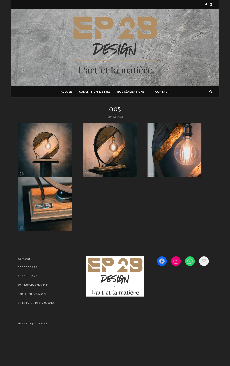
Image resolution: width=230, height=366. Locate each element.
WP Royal (41, 323)
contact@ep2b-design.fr (33, 284)
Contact (162, 91)
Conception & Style (95, 91)
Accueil (67, 91)
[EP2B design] (115, 45)
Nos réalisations (130, 91)
